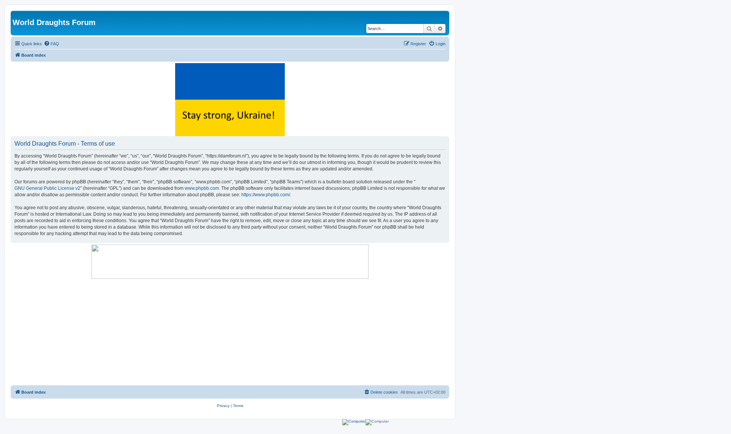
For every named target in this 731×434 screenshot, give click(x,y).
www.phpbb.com (202, 188)
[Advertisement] (230, 332)
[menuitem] (51, 43)
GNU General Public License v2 (47, 188)
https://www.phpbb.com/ (265, 194)
